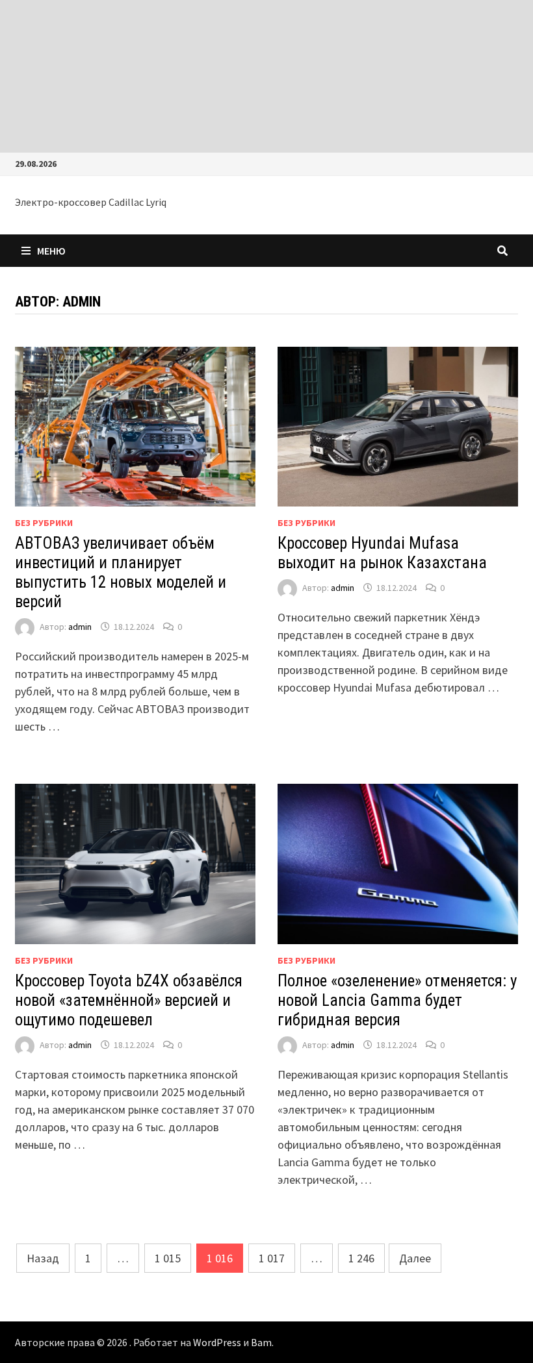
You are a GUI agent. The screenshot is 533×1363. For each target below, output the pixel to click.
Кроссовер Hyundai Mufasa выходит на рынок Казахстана (382, 553)
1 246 (361, 1258)
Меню (51, 250)
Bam (261, 1342)
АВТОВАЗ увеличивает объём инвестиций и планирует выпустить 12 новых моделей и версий (120, 572)
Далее (415, 1258)
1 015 (168, 1258)
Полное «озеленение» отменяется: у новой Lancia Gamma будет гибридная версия (397, 1000)
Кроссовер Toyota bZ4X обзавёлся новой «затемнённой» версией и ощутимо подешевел (128, 1000)
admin (80, 626)
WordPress (217, 1342)
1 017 (272, 1258)
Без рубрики (44, 523)
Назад (43, 1258)
